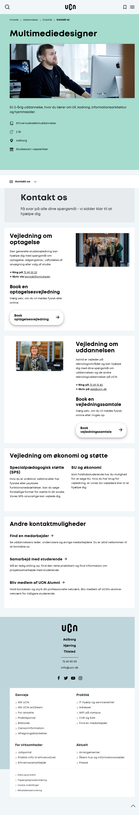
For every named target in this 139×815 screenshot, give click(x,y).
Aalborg (69, 639)
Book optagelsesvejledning (31, 317)
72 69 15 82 (96, 385)
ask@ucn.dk (98, 389)
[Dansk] (70, 7)
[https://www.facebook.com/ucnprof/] (58, 678)
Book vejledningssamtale (96, 430)
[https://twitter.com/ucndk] (66, 678)
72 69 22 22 (30, 272)
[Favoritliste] (124, 7)
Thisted (69, 651)
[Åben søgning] (8, 7)
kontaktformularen (37, 276)
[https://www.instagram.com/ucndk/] (80, 678)
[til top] (133, 806)
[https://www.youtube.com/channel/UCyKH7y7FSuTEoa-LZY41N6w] (73, 678)
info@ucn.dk (69, 667)
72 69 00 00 (69, 661)
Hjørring (69, 645)
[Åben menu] (132, 7)
